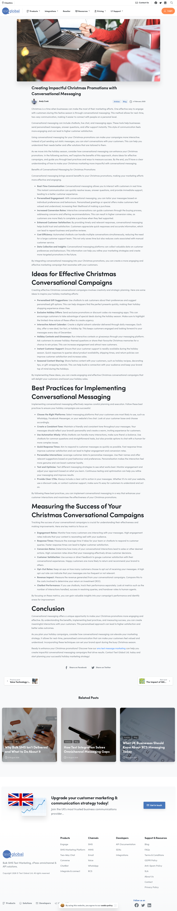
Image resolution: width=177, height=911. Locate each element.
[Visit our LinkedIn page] (149, 905)
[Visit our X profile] (143, 905)
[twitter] (160, 3)
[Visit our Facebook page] (136, 905)
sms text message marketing (111, 648)
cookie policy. (107, 905)
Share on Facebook (78, 667)
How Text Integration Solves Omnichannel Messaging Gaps (87, 749)
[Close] (115, 905)
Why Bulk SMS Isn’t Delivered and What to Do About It (26, 749)
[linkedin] (165, 3)
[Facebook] (155, 3)
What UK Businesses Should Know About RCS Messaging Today (144, 747)
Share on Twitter (103, 667)
